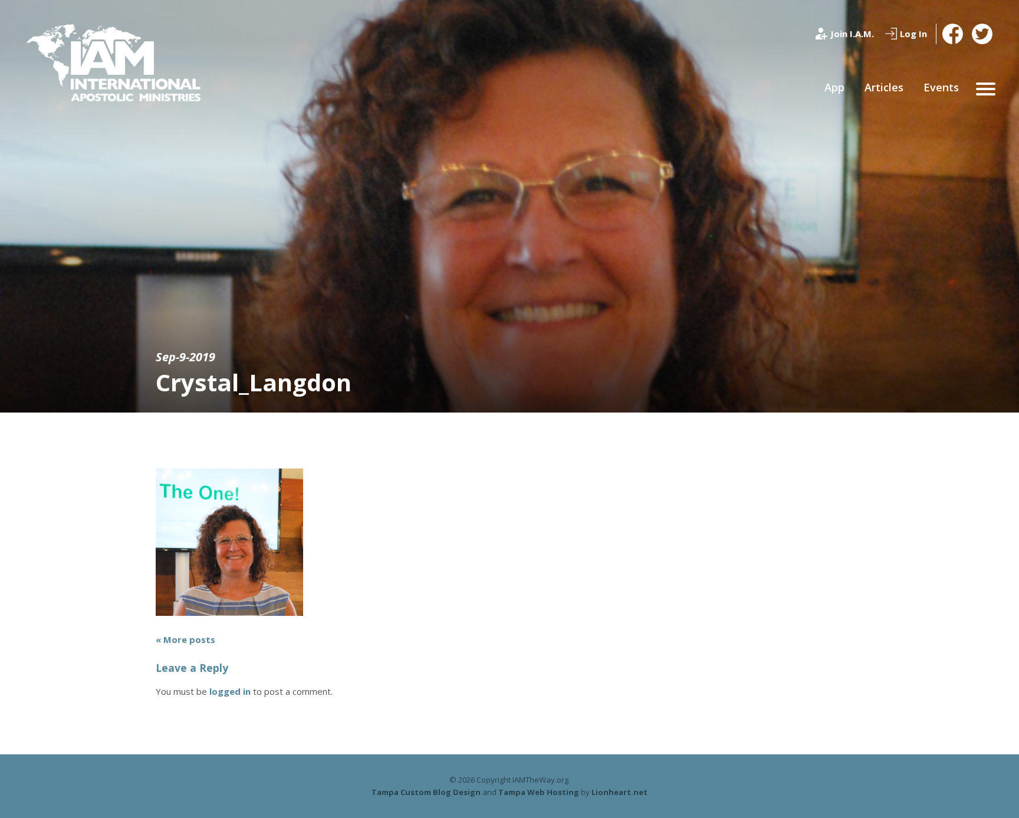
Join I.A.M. (852, 33)
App (834, 87)
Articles (883, 87)
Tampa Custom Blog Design (426, 792)
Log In (913, 33)
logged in (230, 691)
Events (941, 87)
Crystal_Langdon (253, 382)
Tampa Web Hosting (538, 792)
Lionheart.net (619, 792)
